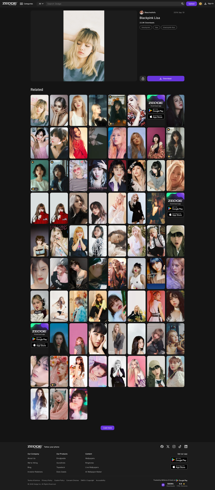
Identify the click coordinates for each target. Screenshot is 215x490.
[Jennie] (78, 143)
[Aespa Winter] (137, 371)
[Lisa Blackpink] (78, 338)
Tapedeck (60, 467)
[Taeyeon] (137, 143)
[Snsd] (156, 371)
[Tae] (156, 240)
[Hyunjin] (117, 306)
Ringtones (89, 463)
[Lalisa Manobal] (59, 273)
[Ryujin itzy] (98, 240)
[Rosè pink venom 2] (98, 175)
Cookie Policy (59, 480)
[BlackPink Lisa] (40, 110)
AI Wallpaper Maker (93, 472)
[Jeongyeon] (78, 404)
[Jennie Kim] (40, 273)
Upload (192, 4)
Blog (29, 467)
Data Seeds (61, 472)
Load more (107, 428)
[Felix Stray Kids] (137, 175)
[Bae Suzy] (40, 404)
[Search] (182, 4)
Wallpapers (90, 458)
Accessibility (100, 480)
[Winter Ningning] (40, 143)
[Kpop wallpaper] (98, 110)
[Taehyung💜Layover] (59, 143)
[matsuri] (78, 306)
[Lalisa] (78, 240)
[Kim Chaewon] (40, 240)
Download (167, 78)
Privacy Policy (47, 480)
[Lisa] (156, 143)
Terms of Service (34, 480)
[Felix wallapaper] (98, 143)
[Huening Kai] (40, 371)
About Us (31, 458)
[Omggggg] (137, 110)
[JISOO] (59, 338)
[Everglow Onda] (117, 208)
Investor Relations (35, 472)
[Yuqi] (156, 208)
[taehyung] (98, 273)
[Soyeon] (78, 208)
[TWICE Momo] (156, 273)
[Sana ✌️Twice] (117, 143)
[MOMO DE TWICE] (156, 175)
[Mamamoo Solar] (175, 338)
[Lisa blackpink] (175, 371)
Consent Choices (72, 480)
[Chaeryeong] (78, 175)
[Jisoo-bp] (175, 110)
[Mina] (117, 338)
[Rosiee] (59, 110)
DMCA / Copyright (87, 480)
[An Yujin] (78, 273)
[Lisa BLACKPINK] (78, 110)
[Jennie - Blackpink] (117, 240)
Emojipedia (61, 458)
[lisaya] (98, 208)
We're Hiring (33, 463)
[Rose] (175, 175)
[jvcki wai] (156, 306)
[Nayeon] (98, 371)
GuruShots (60, 463)
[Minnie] (117, 175)
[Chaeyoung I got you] (175, 306)
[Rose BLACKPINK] (137, 208)
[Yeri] (137, 338)
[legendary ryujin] (40, 306)
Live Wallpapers (92, 467)
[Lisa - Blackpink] (78, 371)
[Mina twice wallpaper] (137, 240)
